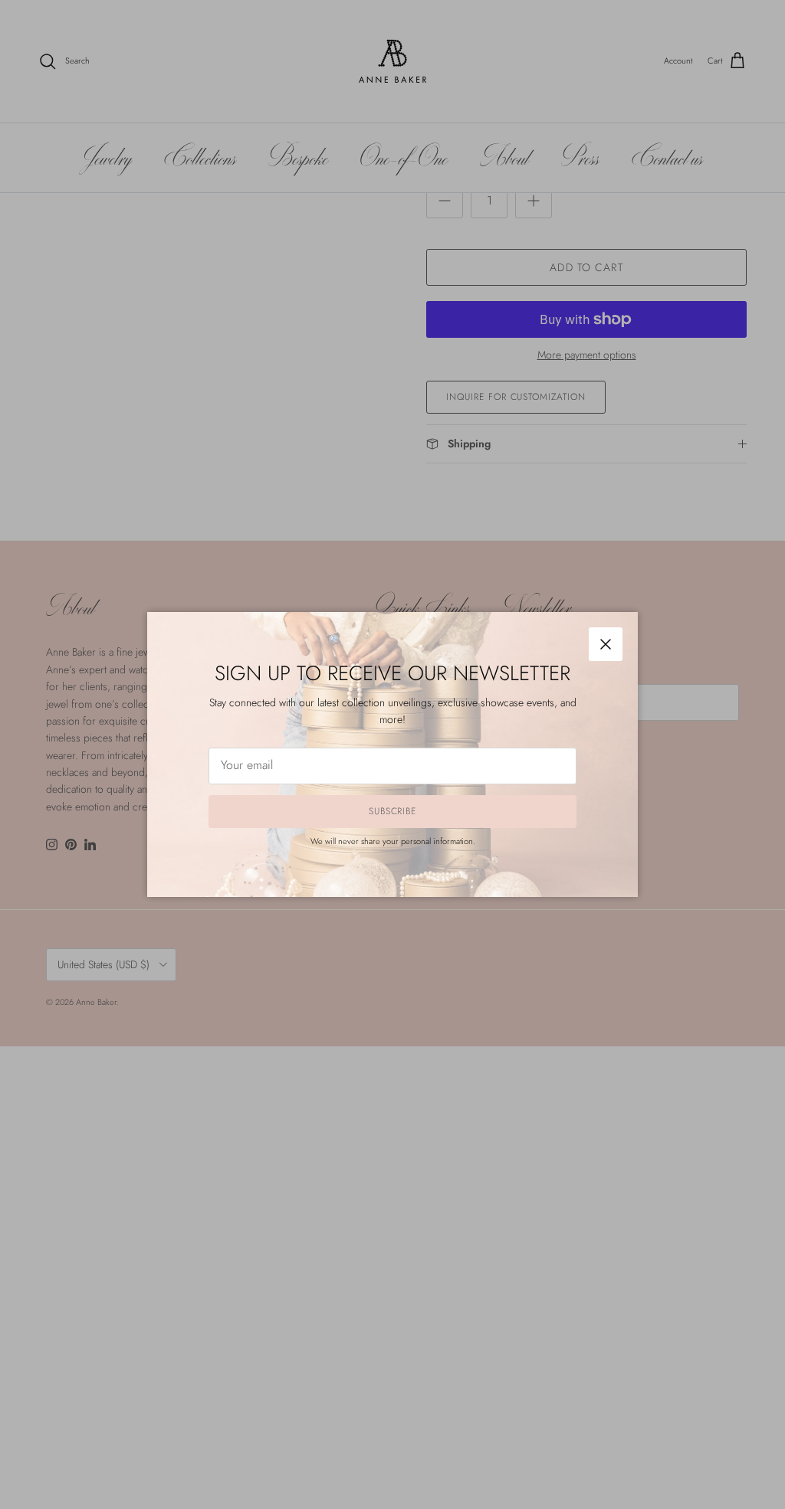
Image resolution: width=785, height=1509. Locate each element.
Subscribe (393, 811)
